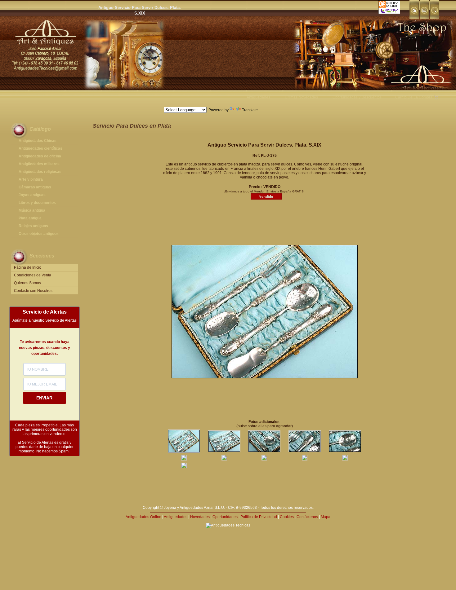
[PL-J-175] (184, 451)
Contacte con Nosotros (33, 290)
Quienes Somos (27, 283)
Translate (250, 110)
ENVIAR (44, 397)
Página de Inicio (27, 267)
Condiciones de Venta (32, 275)
